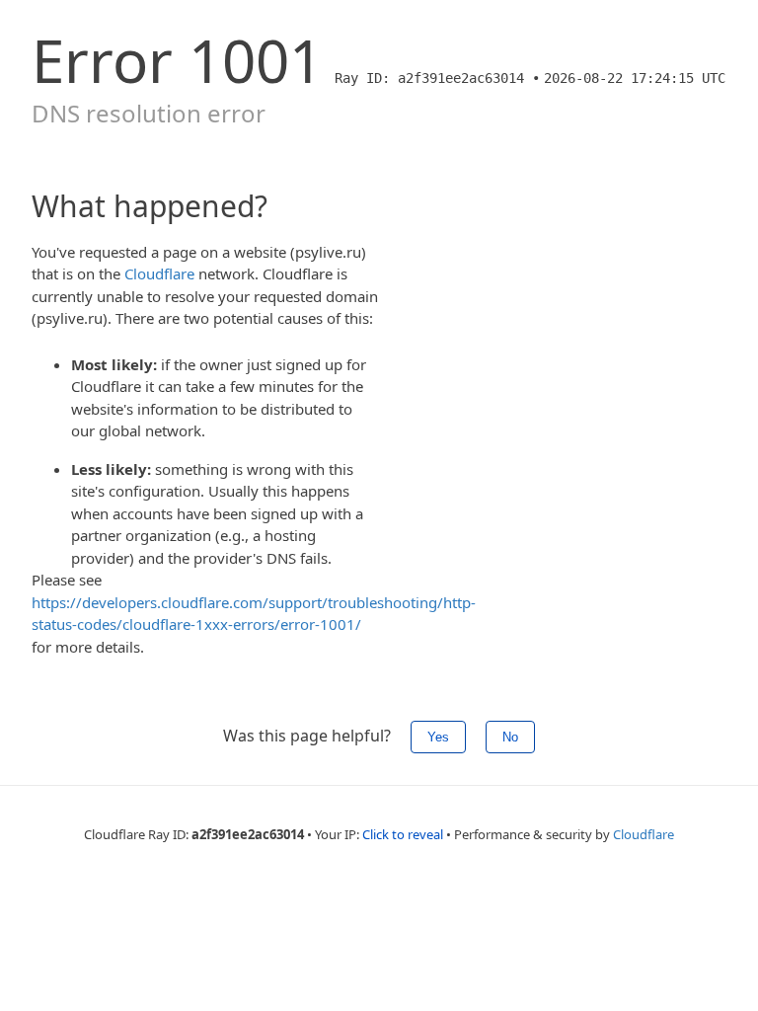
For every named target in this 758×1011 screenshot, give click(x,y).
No (510, 737)
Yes (438, 737)
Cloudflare (159, 273)
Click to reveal (402, 834)
